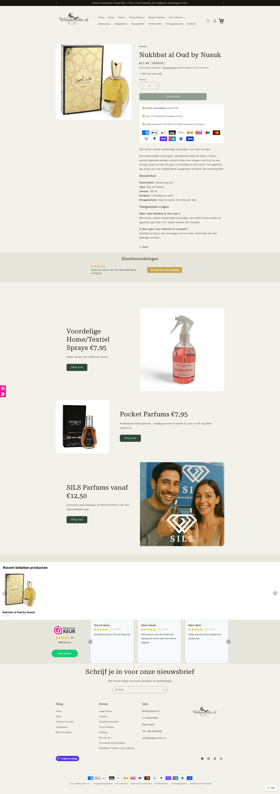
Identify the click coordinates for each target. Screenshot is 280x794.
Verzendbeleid (161, 784)
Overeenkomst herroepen (112, 743)
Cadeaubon (62, 727)
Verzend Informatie (108, 722)
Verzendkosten (170, 68)
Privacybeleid (122, 784)
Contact (103, 716)
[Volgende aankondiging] (223, 3)
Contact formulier (65, 722)
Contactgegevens (179, 784)
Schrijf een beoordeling (165, 270)
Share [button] (145, 247)
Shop (58, 716)
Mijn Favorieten (64, 732)
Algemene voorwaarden (141, 784)
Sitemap (103, 732)
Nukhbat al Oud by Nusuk (18, 612)
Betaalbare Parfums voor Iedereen (116, 748)
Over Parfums (106, 727)
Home (59, 711)
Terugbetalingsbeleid (102, 784)
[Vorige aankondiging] (57, 3)
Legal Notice (105, 711)
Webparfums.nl (83, 784)
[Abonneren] (164, 689)
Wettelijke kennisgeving (200, 784)
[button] (177, 17)
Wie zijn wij (105, 737)
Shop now (77, 367)
